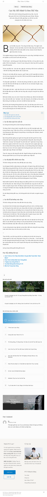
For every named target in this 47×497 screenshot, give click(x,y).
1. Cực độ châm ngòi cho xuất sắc (11, 114)
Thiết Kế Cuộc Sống (26, 6)
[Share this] (4, 275)
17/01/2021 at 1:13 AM (12, 422)
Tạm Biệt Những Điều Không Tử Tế (14, 264)
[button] (3, 1)
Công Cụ (26, 477)
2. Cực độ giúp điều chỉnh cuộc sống (12, 116)
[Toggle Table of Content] (41, 113)
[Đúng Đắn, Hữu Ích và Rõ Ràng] (13, 402)
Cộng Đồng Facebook (30, 482)
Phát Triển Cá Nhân (23, 1)
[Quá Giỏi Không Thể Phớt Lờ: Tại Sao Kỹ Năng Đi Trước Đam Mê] (34, 402)
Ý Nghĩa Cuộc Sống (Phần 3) (12, 262)
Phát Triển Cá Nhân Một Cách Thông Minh (16, 260)
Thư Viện (26, 475)
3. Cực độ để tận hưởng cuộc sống (11, 118)
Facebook (38, 463)
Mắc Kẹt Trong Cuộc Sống (12, 266)
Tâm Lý (16, 6)
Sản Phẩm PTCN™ (29, 480)
